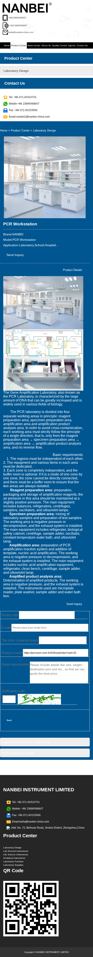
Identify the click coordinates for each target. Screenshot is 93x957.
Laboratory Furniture (13, 861)
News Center (33, 45)
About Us (46, 45)
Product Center (18, 45)
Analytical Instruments (14, 858)
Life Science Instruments (15, 854)
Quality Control (59, 45)
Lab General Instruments (15, 851)
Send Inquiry (15, 255)
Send (9, 720)
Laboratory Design (16, 70)
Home (7, 45)
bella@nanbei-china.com (21, 32)
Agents (71, 45)
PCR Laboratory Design (18, 753)
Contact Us (82, 45)
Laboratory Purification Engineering (26, 742)
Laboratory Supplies (13, 865)
